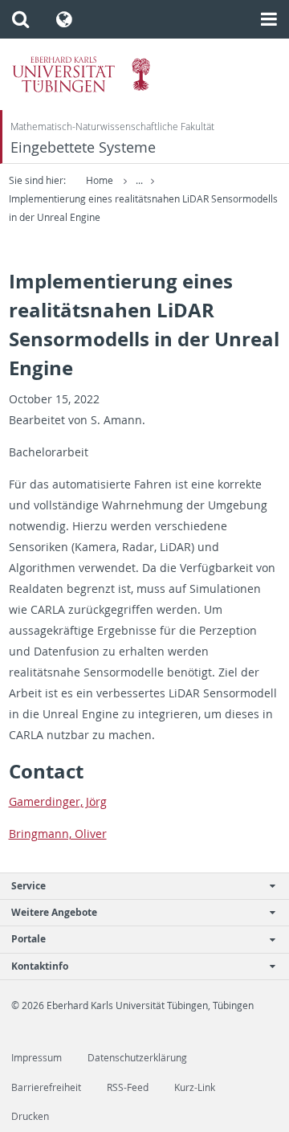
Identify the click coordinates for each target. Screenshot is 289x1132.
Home (99, 180)
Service (28, 886)
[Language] (64, 19)
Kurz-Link (194, 1087)
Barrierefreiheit (46, 1087)
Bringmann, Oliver (58, 833)
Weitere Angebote (54, 912)
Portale (28, 939)
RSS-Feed (128, 1087)
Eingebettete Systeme (83, 147)
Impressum (36, 1058)
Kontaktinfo (39, 966)
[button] (20, 19)
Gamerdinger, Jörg (58, 801)
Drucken (30, 1116)
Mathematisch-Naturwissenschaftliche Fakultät (112, 126)
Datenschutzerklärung (137, 1058)
